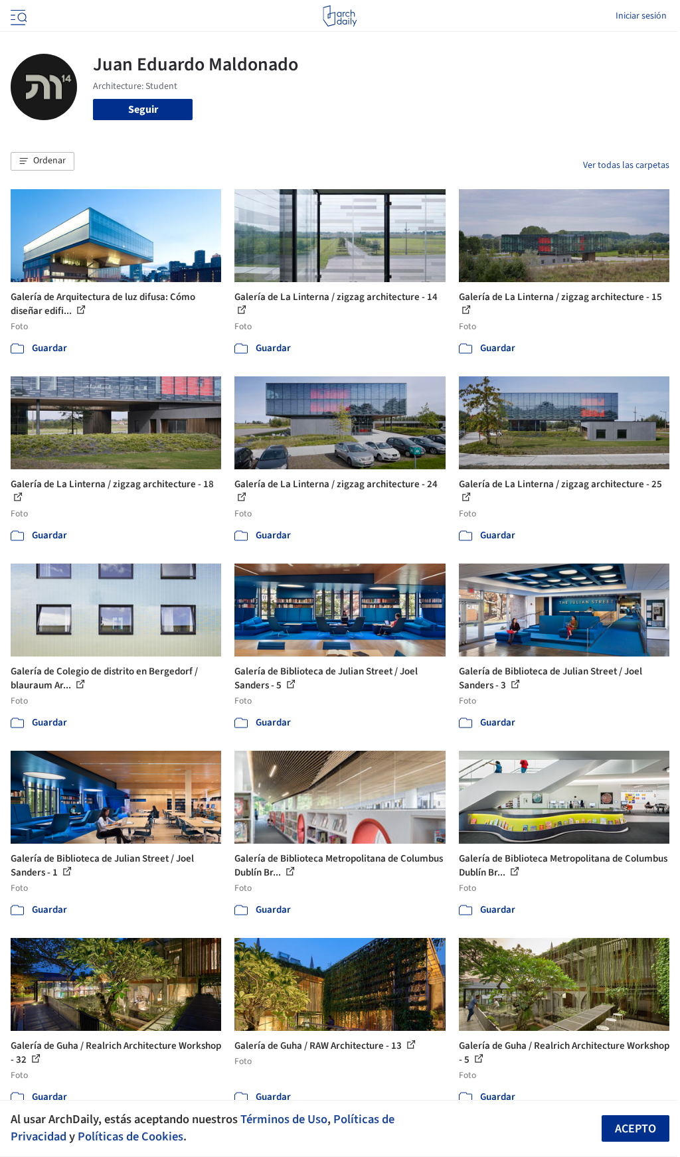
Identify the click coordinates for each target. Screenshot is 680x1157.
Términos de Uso (283, 1119)
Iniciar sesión (641, 16)
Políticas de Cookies (130, 1136)
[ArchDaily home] (340, 16)
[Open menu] (17, 16)
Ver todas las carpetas (626, 165)
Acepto (635, 1128)
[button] (42, 161)
